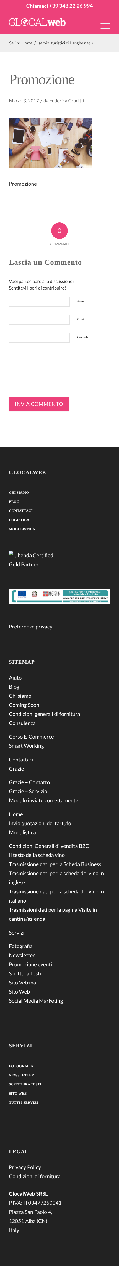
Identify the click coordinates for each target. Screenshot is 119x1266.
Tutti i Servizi (23, 1102)
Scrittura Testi (25, 973)
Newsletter (22, 955)
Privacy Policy (25, 1167)
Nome (82, 301)
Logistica (19, 520)
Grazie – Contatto (29, 782)
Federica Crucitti (67, 100)
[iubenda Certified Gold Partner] (59, 561)
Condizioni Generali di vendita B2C (49, 846)
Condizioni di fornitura (35, 1176)
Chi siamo (19, 492)
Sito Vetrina (22, 983)
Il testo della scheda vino (37, 855)
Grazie (16, 769)
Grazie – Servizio (28, 791)
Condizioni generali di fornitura (44, 714)
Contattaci (20, 511)
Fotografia (20, 946)
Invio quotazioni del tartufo (40, 823)
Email (82, 319)
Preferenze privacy (30, 626)
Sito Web (19, 992)
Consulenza (22, 723)
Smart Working (26, 746)
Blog (14, 502)
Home (16, 814)
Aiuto (15, 678)
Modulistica (22, 529)
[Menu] (102, 25)
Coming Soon (24, 705)
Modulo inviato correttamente (43, 800)
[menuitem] (102, 29)
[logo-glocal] (49, 23)
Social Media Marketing (36, 1001)
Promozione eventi (30, 964)
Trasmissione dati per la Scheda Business (55, 864)
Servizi (16, 933)
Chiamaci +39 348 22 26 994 (59, 6)
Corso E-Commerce (31, 737)
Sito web (82, 337)
